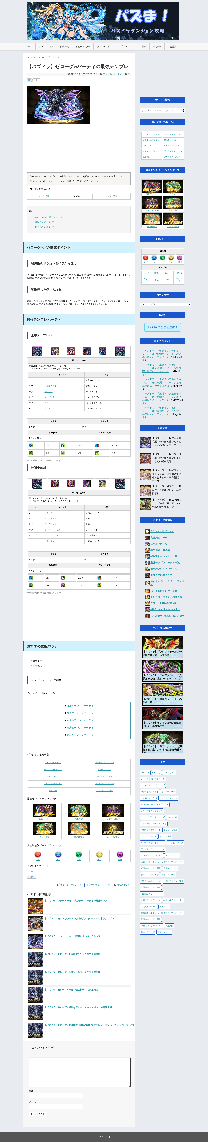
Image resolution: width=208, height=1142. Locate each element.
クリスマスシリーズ (168, 798)
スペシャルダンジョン (104, 763)
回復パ (179, 273)
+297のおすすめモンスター (165, 609)
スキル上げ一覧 (158, 544)
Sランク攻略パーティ (162, 531)
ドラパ (168, 280)
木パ (79, 860)
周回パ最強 (44, 837)
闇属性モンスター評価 (151, 919)
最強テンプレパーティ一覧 (165, 562)
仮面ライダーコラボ (150, 862)
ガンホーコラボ (168, 792)
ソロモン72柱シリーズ (151, 830)
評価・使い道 (103, 46)
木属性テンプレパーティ (80, 720)
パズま (108, 1137)
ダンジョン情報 (170, 830)
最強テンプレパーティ (45, 222)
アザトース (50, 403)
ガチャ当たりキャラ (150, 792)
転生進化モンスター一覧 (163, 556)
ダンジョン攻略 (46, 46)
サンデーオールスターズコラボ (155, 804)
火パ (38, 860)
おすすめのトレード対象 (163, 590)
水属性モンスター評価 (151, 887)
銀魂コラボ (164, 906)
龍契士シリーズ (164, 932)
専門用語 (157, 46)
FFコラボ (156, 772)
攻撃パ (157, 273)
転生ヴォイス (50, 519)
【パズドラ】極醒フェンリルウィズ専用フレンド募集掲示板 (166, 490)
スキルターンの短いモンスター (167, 615)
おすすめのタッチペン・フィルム (167, 583)
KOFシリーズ (169, 772)
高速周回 (169, 926)
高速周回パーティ (160, 537)
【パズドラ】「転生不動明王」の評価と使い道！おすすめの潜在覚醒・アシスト (166, 503)
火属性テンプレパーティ (80, 705)
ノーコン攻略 (165, 836)
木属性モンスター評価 (173, 881)
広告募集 (172, 46)
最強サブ (79, 819)
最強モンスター (82, 46)
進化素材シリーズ (149, 906)
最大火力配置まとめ (161, 575)
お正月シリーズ (158, 779)
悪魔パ (157, 280)
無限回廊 (53, 791)
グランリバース (51, 535)
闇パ (120, 860)
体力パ (168, 273)
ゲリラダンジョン (104, 777)
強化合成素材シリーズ (151, 881)
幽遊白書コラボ (168, 875)
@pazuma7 (122, 885)
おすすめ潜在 (113, 837)
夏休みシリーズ (170, 868)
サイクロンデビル (52, 530)
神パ (147, 273)
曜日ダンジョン (53, 777)
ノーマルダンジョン (53, 763)
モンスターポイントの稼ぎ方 (166, 597)
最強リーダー (45, 819)
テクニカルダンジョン (53, 770)
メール (32, 1102)
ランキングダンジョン (104, 784)
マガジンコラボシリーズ (152, 855)
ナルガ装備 (50, 397)
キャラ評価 (44, 196)
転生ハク (49, 392)
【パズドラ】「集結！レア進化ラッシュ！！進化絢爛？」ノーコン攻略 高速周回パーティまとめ (163, 353)
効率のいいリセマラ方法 (163, 569)
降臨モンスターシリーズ (98, 885)
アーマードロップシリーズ (153, 785)
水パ (58, 860)
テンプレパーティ (112, 74)
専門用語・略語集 (160, 550)
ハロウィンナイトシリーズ (153, 843)
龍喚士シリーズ (148, 932)
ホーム (29, 46)
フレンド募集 (139, 46)
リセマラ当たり (113, 819)
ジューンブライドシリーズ (153, 817)
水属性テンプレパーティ (80, 713)
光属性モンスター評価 (151, 868)
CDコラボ (145, 772)
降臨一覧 (64, 46)
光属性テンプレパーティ (80, 727)
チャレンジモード (149, 836)
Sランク (144, 779)
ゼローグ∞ (49, 380)
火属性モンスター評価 (151, 900)
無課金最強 (79, 837)
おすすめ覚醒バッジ (44, 227)
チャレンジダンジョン (53, 784)
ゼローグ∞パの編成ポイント (48, 217)
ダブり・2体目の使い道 (163, 603)
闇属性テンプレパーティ (80, 735)
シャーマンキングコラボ (152, 811)
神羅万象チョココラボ (173, 900)
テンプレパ (121, 46)
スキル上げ (172, 817)
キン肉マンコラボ (149, 798)
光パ (99, 860)
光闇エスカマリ (51, 386)
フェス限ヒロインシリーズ (153, 849)
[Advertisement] (79, 149)
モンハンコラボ (172, 855)
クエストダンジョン (104, 791)
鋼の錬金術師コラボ (150, 913)
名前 (31, 1091)
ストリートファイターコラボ (154, 823)
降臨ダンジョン (104, 770)
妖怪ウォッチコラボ (150, 875)
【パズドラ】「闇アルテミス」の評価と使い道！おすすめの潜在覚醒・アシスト (162, 749)
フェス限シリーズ (175, 843)
